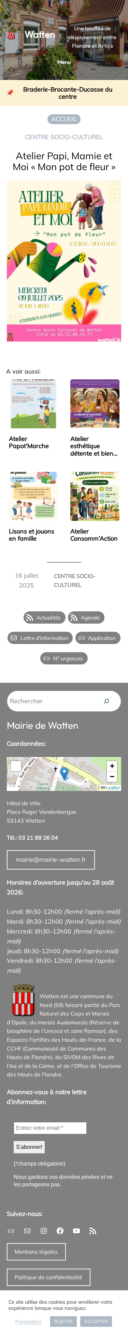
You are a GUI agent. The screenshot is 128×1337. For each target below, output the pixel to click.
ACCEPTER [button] (96, 1321)
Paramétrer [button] (28, 1322)
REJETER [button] (63, 1321)
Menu (64, 62)
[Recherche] (106, 701)
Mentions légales (36, 1251)
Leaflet (112, 787)
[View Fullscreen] (16, 766)
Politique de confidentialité (48, 1277)
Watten (40, 34)
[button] (64, 774)
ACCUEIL (64, 119)
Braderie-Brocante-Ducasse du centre (67, 93)
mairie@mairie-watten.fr (51, 859)
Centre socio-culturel (64, 137)
